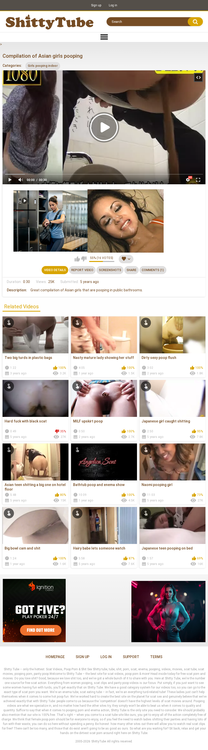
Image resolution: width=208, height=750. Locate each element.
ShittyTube (98, 741)
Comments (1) (153, 270)
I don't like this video (83, 258)
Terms (156, 657)
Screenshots (110, 270)
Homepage (55, 657)
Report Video (82, 270)
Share (131, 270)
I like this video (77, 258)
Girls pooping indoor (43, 66)
